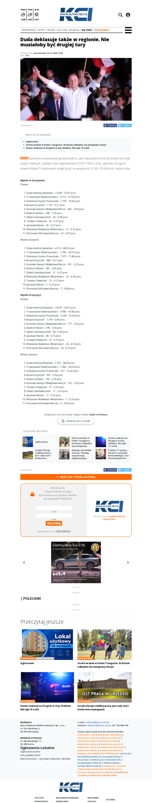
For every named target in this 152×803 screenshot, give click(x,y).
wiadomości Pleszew (110, 750)
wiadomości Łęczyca (88, 744)
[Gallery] (76, 562)
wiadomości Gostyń (87, 747)
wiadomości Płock (86, 737)
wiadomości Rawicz (87, 750)
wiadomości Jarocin (111, 744)
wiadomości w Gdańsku (102, 772)
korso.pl (126, 753)
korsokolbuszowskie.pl (89, 756)
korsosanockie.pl (112, 756)
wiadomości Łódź (86, 734)
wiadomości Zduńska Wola (103, 775)
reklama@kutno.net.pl (99, 725)
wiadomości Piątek (101, 769)
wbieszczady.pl (111, 762)
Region (24, 158)
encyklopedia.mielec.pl (89, 762)
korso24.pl (82, 759)
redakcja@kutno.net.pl (97, 722)
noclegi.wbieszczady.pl (89, 766)
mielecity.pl (97, 759)
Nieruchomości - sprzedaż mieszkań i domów (45, 758)
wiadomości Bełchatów (109, 734)
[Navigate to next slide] (128, 562)
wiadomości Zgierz (87, 741)
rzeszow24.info (113, 759)
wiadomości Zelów (108, 741)
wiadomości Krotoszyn (112, 747)
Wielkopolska (112, 753)
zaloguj (54, 523)
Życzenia (110, 799)
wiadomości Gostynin (109, 737)
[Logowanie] (128, 15)
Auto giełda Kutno (30, 755)
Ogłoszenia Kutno (30, 751)
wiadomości (99, 753)
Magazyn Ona (84, 753)
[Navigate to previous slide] (24, 562)
